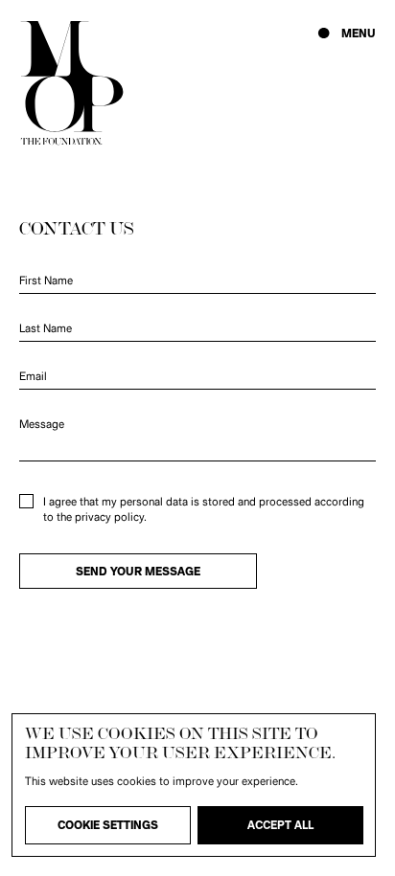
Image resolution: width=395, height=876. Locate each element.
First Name (46, 280)
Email (33, 376)
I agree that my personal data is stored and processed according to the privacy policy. (203, 509)
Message (41, 424)
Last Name (45, 328)
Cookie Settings (108, 825)
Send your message (138, 571)
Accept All (280, 825)
